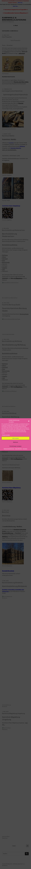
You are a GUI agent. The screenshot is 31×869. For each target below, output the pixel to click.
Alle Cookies (15, 438)
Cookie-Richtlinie (18, 448)
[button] (28, 421)
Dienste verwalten (6, 435)
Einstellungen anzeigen (15, 446)
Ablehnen (15, 442)
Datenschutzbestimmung (9, 448)
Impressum (25, 448)
